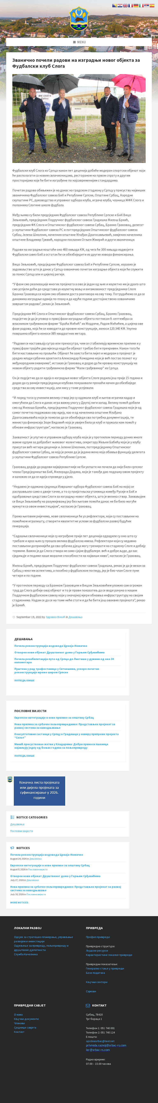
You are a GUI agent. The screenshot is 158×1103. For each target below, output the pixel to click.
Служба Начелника (26, 954)
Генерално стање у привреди (105, 968)
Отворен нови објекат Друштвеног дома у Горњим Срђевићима (59, 652)
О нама (18, 1014)
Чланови (19, 1023)
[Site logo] (79, 30)
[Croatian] (120, 5)
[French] (131, 5)
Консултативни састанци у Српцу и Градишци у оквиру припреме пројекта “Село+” (66, 735)
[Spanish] (152, 5)
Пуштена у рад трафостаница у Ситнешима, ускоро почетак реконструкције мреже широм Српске (56, 670)
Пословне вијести (21, 831)
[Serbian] (147, 5)
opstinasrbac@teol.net (100, 1041)
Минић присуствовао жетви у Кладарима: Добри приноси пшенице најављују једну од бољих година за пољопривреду (61, 745)
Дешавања (75, 617)
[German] (136, 5)
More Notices (19, 902)
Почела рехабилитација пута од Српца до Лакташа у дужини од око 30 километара (64, 660)
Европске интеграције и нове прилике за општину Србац (54, 717)
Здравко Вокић (55, 617)
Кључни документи (26, 1019)
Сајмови (91, 991)
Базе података (95, 973)
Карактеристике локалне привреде (109, 955)
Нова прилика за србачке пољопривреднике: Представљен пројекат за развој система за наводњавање (64, 726)
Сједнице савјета (25, 1027)
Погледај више (24, 680)
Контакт (19, 1032)
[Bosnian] (114, 5)
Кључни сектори (96, 982)
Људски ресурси (97, 950)
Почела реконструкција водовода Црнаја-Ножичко (50, 646)
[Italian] (141, 5)
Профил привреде (98, 937)
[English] (125, 5)
